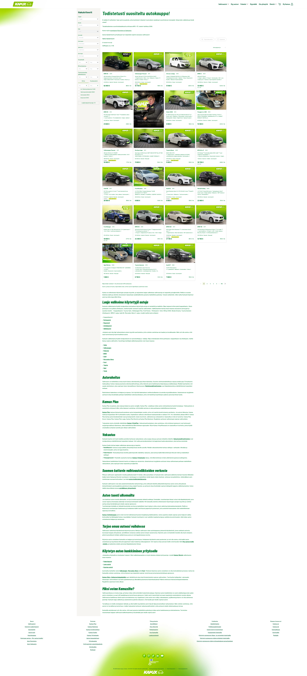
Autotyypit (31, 632)
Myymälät (253, 4)
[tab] (83, 81)
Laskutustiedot (154, 635)
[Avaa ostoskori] (279, 4)
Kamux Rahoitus (93, 627)
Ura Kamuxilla (154, 632)
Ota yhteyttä (263, 4)
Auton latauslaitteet (93, 638)
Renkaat (92, 650)
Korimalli (80, 35)
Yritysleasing (93, 641)
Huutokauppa (32, 635)
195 (222, 283)
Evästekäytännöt (171, 668)
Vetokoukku (92, 647)
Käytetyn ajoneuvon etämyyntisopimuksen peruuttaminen (215, 641)
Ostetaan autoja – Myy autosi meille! (31, 638)
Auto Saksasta (31, 644)
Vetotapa (80, 53)
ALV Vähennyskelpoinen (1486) (88, 89)
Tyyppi (79, 16)
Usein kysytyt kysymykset (215, 629)
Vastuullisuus (276, 629)
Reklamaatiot (154, 629)
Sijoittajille (275, 632)
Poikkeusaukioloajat (215, 627)
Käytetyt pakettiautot (32, 627)
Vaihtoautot (31, 624)
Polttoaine (80, 41)
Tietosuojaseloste (182, 668)
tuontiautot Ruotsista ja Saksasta (120, 30)
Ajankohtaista (215, 624)
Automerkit (31, 629)
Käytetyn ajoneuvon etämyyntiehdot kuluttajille (215, 638)
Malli (79, 29)
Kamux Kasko (93, 632)
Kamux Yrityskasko (93, 635)
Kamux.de (276, 627)
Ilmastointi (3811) (85, 97)
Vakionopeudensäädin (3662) (88, 92)
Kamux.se (276, 624)
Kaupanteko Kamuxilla (215, 632)
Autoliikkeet (153, 624)
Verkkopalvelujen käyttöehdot (156, 668)
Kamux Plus (92, 624)
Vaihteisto (80, 47)
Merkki (79, 22)
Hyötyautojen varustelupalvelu (92, 644)
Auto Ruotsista (31, 641)
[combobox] (88, 19)
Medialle (275, 635)
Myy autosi (235, 4)
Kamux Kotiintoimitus (92, 629)
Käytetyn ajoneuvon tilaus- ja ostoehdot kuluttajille (215, 635)
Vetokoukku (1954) (85, 95)
